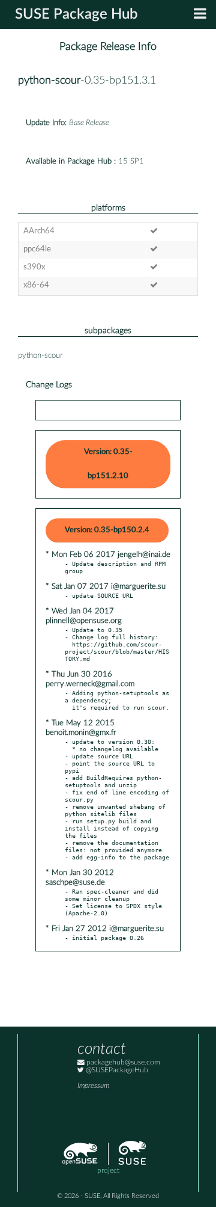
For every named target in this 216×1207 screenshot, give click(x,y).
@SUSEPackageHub (116, 1070)
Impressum (93, 1086)
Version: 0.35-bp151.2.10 (108, 464)
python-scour (49, 80)
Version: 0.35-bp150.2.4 (107, 530)
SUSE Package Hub (76, 14)
